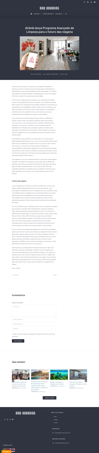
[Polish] (14, 451)
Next (54, 275)
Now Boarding (37, 74)
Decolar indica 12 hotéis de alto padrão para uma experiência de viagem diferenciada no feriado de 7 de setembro (38, 374)
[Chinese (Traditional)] (8, 449)
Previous (16, 275)
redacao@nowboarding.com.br (62, 432)
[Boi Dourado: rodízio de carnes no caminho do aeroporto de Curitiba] (21, 374)
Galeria (22, 374)
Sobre (55, 416)
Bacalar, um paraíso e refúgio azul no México (57, 374)
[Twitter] (10, 419)
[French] (14, 449)
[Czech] (10, 449)
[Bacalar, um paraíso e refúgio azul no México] (59, 374)
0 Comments (22, 388)
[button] (66, 13)
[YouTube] (12, 419)
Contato (56, 419)
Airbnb (15, 206)
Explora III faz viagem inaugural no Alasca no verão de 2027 (76, 374)
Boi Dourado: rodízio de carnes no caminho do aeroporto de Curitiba (18, 374)
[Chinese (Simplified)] (6, 449)
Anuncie (56, 422)
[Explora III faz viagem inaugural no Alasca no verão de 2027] (78, 374)
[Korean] (12, 451)
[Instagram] (7, 419)
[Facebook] (5, 419)
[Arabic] (4, 449)
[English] (12, 449)
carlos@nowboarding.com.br (62, 443)
